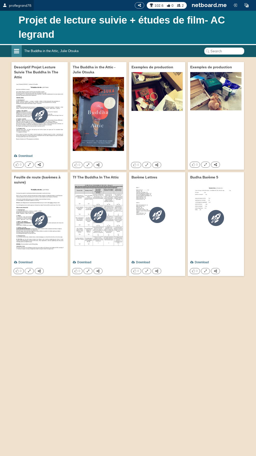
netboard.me (209, 5)
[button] (246, 5)
